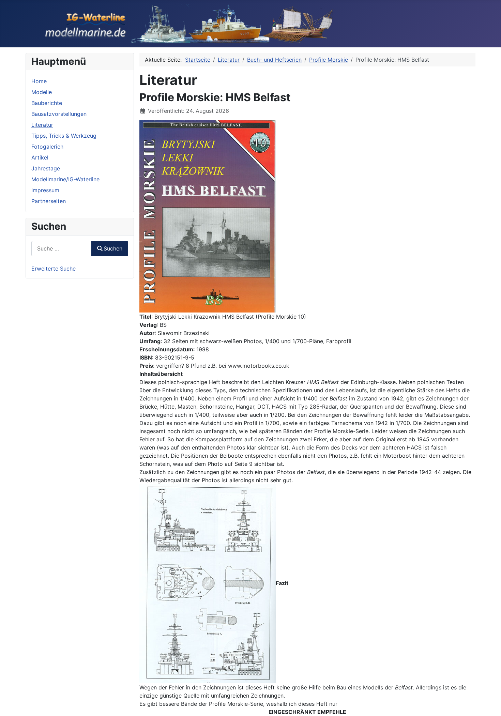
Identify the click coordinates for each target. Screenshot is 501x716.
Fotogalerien (47, 146)
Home (39, 81)
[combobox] (61, 248)
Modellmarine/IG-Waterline (65, 179)
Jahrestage (45, 168)
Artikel (39, 157)
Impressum (45, 190)
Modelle (41, 92)
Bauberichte (46, 103)
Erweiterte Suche (53, 268)
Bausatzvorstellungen (59, 113)
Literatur (42, 124)
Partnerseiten (48, 201)
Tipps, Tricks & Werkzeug (63, 135)
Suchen (113, 248)
